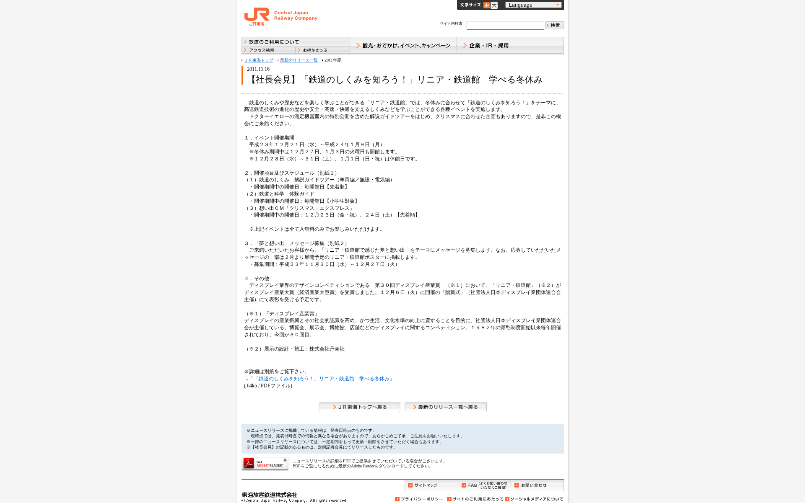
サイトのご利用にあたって (475, 499)
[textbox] (505, 25)
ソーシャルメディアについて (534, 499)
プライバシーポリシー (420, 499)
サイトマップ (431, 485)
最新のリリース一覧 (299, 60)
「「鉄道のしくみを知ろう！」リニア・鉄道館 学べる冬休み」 (322, 379)
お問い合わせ (537, 485)
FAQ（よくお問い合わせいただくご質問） (484, 485)
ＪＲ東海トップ (258, 60)
